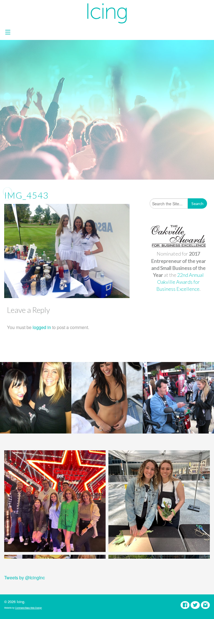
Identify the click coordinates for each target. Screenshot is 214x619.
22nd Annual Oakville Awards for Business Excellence (180, 282)
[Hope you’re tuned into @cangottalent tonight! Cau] (55, 501)
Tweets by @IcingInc (24, 577)
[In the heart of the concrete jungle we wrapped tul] (159, 501)
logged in (42, 327)
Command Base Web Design (28, 607)
